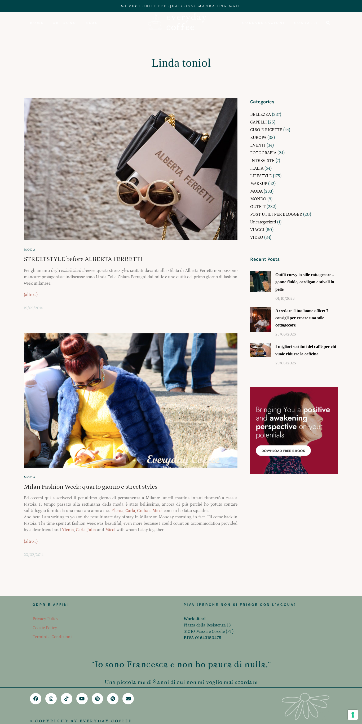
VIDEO (256, 237)
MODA (30, 249)
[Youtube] (82, 698)
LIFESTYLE (261, 176)
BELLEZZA (260, 114)
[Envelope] (128, 698)
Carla (130, 510)
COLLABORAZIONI (263, 23)
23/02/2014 (33, 555)
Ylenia (117, 510)
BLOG (92, 23)
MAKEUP (258, 183)
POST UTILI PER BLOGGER (276, 214)
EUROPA (258, 137)
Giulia (142, 510)
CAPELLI (258, 122)
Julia (91, 529)
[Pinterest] (97, 698)
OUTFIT (258, 206)
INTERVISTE (262, 160)
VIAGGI (257, 229)
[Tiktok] (66, 698)
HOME (37, 23)
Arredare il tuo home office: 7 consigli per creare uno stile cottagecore (301, 317)
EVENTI (258, 145)
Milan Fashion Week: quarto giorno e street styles (90, 486)
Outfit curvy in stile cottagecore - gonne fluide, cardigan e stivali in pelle (304, 281)
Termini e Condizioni (52, 636)
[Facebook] (35, 698)
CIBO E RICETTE (266, 129)
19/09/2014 (33, 308)
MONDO (258, 199)
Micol (157, 510)
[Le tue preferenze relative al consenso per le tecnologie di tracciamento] (353, 715)
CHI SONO (65, 23)
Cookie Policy (45, 627)
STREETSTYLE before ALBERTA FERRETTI (83, 259)
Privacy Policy (45, 618)
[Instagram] (51, 698)
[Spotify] (112, 698)
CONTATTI (306, 23)
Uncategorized (263, 222)
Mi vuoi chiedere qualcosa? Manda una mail (181, 6)
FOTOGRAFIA (263, 153)
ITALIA (256, 168)
